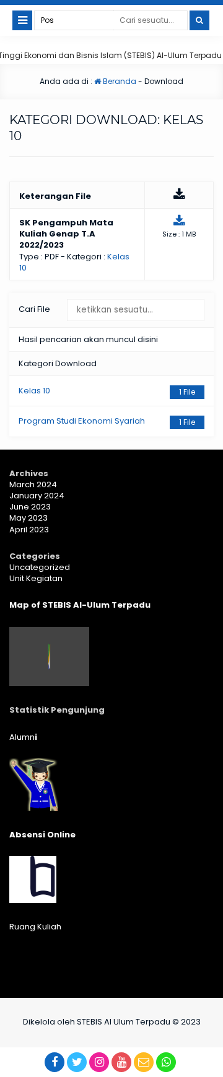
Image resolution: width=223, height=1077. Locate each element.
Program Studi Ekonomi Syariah (107, 421)
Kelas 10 (107, 391)
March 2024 (33, 484)
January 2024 (36, 495)
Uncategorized (39, 567)
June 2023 (30, 507)
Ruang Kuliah (35, 926)
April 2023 (29, 529)
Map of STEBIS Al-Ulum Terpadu (80, 605)
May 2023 (28, 518)
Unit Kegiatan (36, 578)
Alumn (23, 737)
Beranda (118, 81)
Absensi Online (42, 834)
